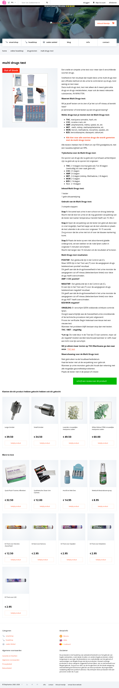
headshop (32, 42)
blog (69, 42)
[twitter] (32, 684)
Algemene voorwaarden (10, 660)
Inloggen (86, 3)
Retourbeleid (7, 668)
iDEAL (65, 640)
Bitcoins (66, 636)
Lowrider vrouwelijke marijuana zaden (70, 428)
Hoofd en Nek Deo (69, 490)
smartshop (13, 42)
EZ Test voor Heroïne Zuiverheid (12, 545)
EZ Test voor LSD (11, 597)
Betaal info (64, 630)
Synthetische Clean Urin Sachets (42, 491)
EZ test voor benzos (39, 544)
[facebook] (22, 684)
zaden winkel (51, 42)
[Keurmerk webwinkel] (4, 2)
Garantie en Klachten (9, 656)
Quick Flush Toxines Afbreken (15, 490)
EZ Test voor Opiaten (68, 544)
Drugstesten (32, 51)
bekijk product (16, 443)
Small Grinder (38, 427)
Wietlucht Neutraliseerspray (102, 490)
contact (106, 42)
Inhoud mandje (61, 685)
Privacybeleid (7, 664)
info (88, 42)
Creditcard (67, 644)
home (4, 51)
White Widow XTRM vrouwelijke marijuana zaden (103, 428)
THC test (71, 349)
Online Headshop (16, 51)
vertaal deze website (74, 685)
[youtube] (38, 684)
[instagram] (27, 684)
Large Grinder (10, 427)
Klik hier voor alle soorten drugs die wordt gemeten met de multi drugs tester (90, 138)
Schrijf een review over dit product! (92, 381)
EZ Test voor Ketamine (98, 544)
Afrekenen (113, 3)
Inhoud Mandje (103, 23)
